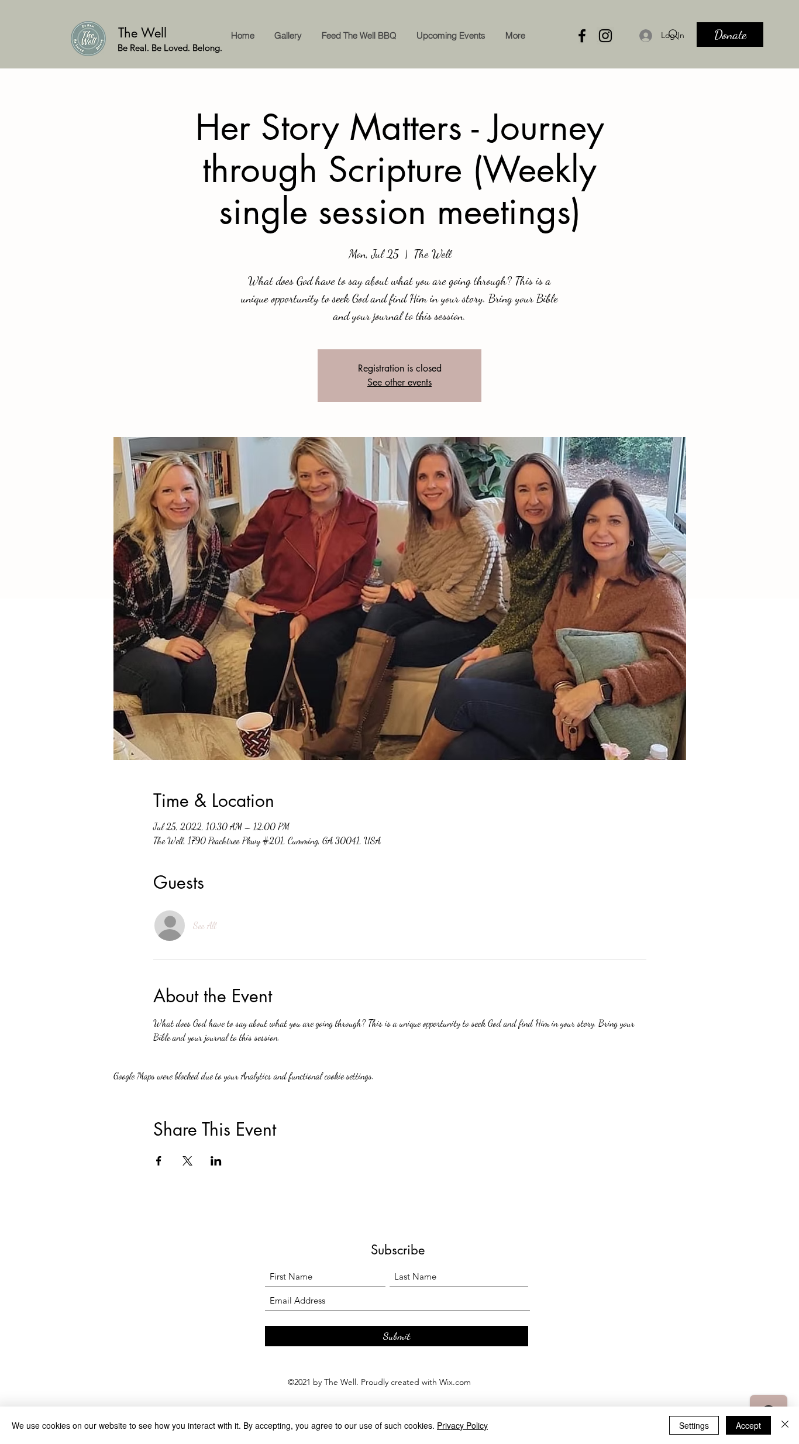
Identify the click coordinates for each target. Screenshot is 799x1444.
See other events (399, 382)
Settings (694, 1425)
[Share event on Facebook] (158, 1160)
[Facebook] (582, 35)
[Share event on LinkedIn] (216, 1160)
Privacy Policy (462, 1425)
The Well (144, 33)
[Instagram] (605, 35)
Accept (748, 1425)
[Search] (674, 34)
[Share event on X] (187, 1160)
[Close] (785, 1425)
